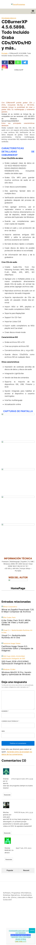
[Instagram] (5, 66)
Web (3, 731)
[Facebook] (5, 62)
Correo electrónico (10, 721)
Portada (4, 53)
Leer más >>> (20, 941)
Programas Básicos (9, 18)
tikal (17, 848)
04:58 (31, 779)
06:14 (29, 848)
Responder (7, 794)
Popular (10, 870)
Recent (26, 870)
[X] (11, 62)
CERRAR (32, 930)
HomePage (18, 588)
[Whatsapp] (18, 62)
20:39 (31, 812)
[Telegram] (25, 62)
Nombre (5, 711)
